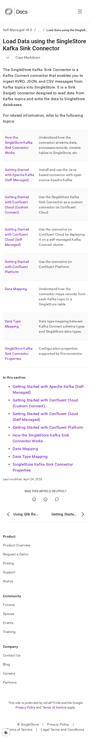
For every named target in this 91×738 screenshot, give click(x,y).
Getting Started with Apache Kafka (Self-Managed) (19, 175)
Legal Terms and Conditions (62, 729)
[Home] (16, 12)
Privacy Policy (25, 707)
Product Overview (17, 545)
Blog (6, 664)
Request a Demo (15, 554)
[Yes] (34, 499)
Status (8, 581)
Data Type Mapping (30, 456)
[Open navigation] (80, 12)
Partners (10, 682)
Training (9, 632)
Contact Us (11, 655)
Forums (9, 605)
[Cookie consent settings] (6, 732)
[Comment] (57, 499)
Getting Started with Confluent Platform (17, 267)
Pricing (8, 563)
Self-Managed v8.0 (17, 30)
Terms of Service (54, 707)
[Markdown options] (8, 57)
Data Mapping (16, 289)
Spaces (8, 614)
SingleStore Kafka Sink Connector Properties (19, 354)
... (39, 30)
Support (9, 572)
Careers (9, 673)
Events (8, 623)
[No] (45, 499)
